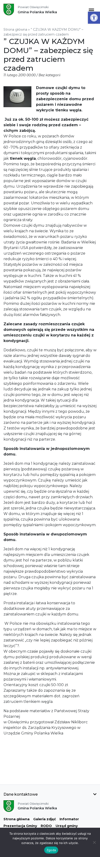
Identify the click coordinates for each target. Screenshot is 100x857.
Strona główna (15, 29)
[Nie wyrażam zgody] (94, 842)
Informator (69, 819)
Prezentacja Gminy (20, 826)
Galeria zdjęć (44, 819)
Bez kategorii (49, 75)
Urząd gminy (67, 826)
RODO (46, 826)
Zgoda (51, 850)
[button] (94, 18)
